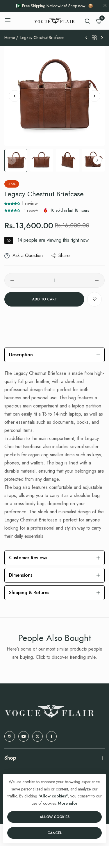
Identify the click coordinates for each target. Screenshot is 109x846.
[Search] (87, 21)
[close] (105, 6)
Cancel (54, 833)
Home (9, 37)
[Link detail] (9, 736)
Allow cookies (54, 817)
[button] (94, 95)
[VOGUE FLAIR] (54, 20)
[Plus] (97, 280)
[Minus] (12, 280)
